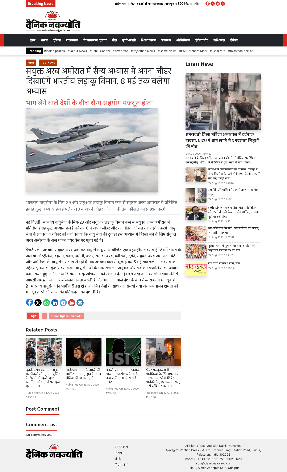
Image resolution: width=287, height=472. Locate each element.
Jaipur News (78, 51)
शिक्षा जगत (148, 40)
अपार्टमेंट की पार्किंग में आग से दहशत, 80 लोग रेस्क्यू (233, 192)
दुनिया (57, 40)
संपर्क (118, 458)
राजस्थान (72, 40)
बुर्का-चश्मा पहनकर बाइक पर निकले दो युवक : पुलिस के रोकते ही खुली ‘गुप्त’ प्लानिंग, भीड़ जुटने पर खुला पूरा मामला (43, 378)
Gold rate (218, 51)
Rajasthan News (144, 51)
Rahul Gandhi (101, 51)
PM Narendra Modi (194, 51)
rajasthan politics (241, 51)
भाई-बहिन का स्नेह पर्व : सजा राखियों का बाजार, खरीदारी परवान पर (233, 230)
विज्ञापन (119, 452)
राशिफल (219, 40)
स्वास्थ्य (166, 40)
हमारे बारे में (121, 446)
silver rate (121, 51)
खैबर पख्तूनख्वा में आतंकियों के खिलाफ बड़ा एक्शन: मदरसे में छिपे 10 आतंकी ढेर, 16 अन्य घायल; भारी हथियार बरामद (163, 378)
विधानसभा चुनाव (95, 40)
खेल (114, 40)
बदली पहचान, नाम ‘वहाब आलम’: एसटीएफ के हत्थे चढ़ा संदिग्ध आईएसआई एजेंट (122, 376)
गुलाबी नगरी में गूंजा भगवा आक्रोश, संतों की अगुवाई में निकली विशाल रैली (231, 248)
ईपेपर (234, 40)
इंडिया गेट (201, 40)
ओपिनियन (183, 40)
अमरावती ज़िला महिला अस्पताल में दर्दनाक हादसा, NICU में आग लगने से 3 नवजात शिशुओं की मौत (222, 141)
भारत (44, 40)
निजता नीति (121, 465)
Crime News (168, 51)
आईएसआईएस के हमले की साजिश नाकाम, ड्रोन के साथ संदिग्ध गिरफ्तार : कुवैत (83, 374)
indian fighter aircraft (66, 316)
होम (33, 40)
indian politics (55, 51)
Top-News (48, 62)
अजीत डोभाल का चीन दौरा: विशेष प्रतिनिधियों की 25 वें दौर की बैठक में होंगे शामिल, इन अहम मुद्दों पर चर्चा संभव (233, 212)
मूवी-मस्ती (129, 40)
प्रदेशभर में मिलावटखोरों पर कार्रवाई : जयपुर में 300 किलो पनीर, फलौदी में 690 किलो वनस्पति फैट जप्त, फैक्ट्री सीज (181, 3)
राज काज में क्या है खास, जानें (224, 263)
